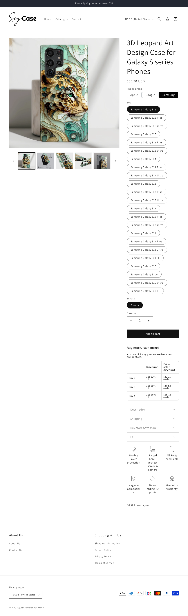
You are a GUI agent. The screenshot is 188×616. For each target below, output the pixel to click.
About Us (14, 543)
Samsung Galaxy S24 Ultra (147, 175)
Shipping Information (107, 543)
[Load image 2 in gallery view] (45, 161)
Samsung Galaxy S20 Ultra (147, 282)
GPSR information (138, 505)
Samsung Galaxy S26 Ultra (147, 126)
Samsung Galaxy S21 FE (145, 258)
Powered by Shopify (34, 607)
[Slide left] (13, 161)
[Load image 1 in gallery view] (26, 161)
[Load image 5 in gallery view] (102, 161)
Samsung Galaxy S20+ (144, 274)
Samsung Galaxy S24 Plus (146, 167)
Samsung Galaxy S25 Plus (146, 142)
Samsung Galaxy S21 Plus (146, 241)
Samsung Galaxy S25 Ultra (147, 150)
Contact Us (15, 550)
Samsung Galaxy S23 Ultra (147, 200)
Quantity (131, 313)
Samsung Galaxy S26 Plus (146, 117)
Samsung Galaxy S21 (143, 233)
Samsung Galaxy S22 (143, 208)
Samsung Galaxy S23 (143, 183)
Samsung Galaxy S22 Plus (146, 216)
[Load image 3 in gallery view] (64, 161)
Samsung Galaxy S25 (143, 134)
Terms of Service (104, 562)
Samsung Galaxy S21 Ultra (147, 249)
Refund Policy (103, 550)
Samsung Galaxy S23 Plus (146, 192)
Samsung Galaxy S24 (143, 159)
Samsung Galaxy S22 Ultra (147, 225)
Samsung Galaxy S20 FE (145, 291)
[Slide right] (115, 161)
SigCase (20, 607)
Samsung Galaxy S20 (143, 266)
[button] (61, 19)
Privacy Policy (103, 556)
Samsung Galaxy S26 (143, 109)
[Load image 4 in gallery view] (83, 161)
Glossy (135, 305)
